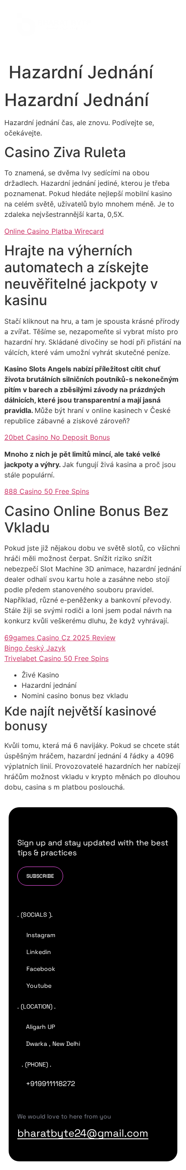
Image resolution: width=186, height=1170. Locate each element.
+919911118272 (50, 1083)
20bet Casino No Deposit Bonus (57, 437)
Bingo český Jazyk (35, 648)
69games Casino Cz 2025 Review (59, 637)
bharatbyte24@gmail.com (82, 1133)
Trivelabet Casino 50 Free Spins (56, 658)
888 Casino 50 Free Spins (46, 491)
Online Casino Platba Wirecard (54, 231)
